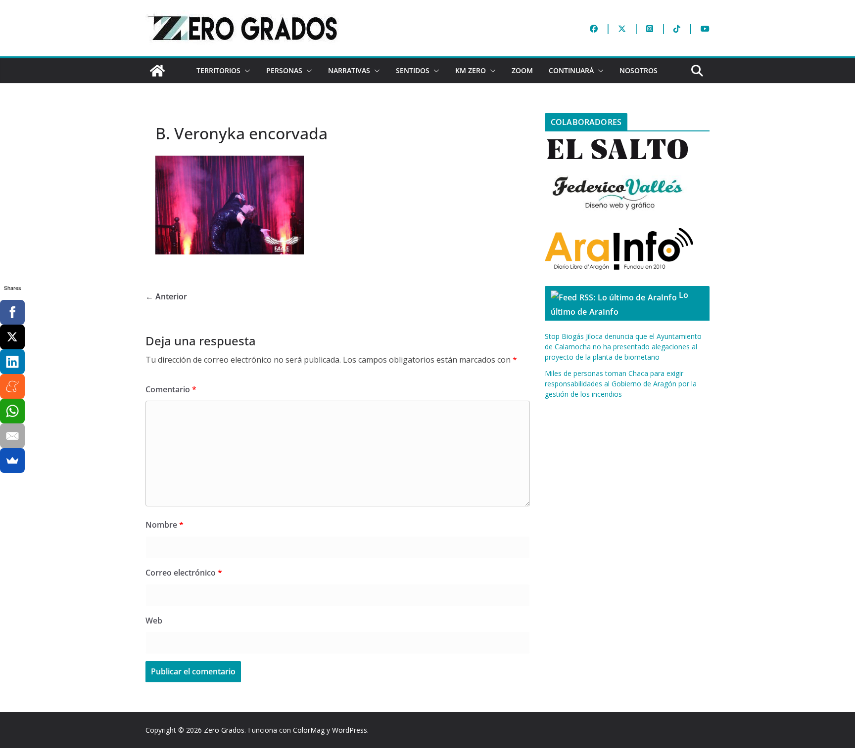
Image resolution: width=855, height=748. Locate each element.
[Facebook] (12, 312)
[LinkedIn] (12, 361)
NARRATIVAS (349, 70)
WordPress (349, 730)
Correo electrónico (183, 572)
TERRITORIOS (218, 70)
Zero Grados (224, 730)
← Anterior (166, 296)
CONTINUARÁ (571, 70)
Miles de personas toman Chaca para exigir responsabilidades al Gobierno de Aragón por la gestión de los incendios (621, 384)
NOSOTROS (638, 70)
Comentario (170, 389)
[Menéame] (12, 386)
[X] (12, 337)
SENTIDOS (412, 70)
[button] (245, 71)
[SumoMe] (12, 460)
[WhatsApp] (12, 411)
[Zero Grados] (157, 71)
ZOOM (522, 70)
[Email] (12, 435)
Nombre (164, 524)
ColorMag (309, 730)
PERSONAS (284, 70)
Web (153, 620)
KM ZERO (470, 70)
